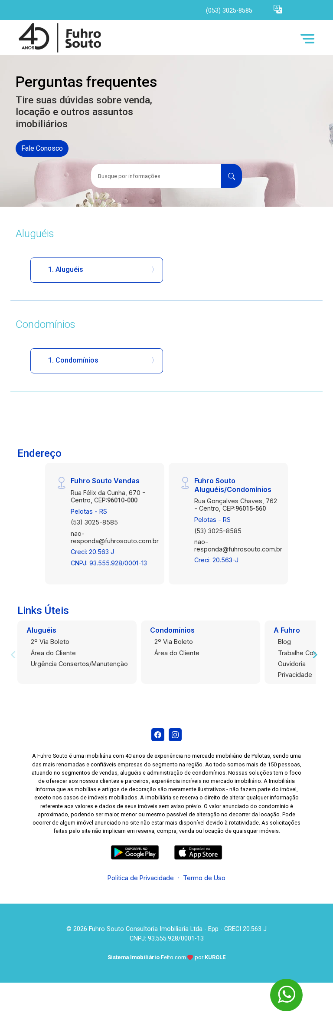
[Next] (314, 654)
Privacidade (295, 674)
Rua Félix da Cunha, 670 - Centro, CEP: (108, 496)
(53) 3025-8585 (94, 522)
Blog (284, 641)
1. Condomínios (73, 360)
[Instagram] (175, 734)
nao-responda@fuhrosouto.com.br (115, 537)
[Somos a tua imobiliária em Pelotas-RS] (81, 38)
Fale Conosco (42, 148)
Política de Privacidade (141, 877)
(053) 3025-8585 (229, 10)
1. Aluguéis (65, 269)
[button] (278, 9)
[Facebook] (157, 734)
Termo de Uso (204, 877)
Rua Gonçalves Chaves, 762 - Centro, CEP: (235, 504)
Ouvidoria (292, 663)
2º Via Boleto (50, 641)
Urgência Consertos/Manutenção (79, 663)
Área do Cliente (53, 653)
